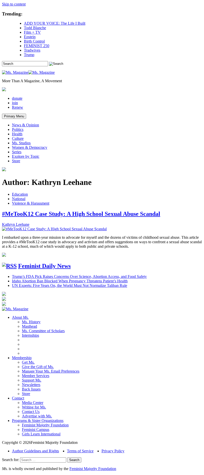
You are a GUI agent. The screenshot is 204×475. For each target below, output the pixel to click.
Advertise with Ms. (37, 416)
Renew (17, 107)
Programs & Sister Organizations (37, 420)
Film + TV (32, 32)
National (18, 199)
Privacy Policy (113, 451)
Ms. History (31, 322)
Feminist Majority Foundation (45, 425)
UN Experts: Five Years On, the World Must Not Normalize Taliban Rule (69, 285)
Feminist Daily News (44, 266)
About (20, 317)
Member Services (35, 376)
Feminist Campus (35, 429)
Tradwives (32, 50)
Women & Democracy (29, 147)
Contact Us (31, 411)
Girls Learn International (41, 434)
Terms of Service (80, 451)
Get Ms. (28, 362)
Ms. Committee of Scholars (43, 331)
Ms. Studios (21, 143)
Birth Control (34, 41)
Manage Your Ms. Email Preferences (50, 371)
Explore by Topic (25, 156)
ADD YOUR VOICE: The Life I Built (54, 23)
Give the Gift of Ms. (38, 367)
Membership (22, 358)
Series (16, 152)
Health (17, 134)
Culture (18, 138)
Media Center (32, 402)
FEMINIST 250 (36, 46)
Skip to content (14, 4)
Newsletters (31, 385)
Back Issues (31, 389)
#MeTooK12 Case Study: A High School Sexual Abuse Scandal (81, 214)
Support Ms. (31, 380)
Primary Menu (14, 116)
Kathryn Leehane (15, 224)
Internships (30, 335)
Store (16, 161)
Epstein (30, 37)
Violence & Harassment (30, 203)
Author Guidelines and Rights (35, 451)
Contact (18, 398)
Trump (29, 55)
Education (20, 194)
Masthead (29, 326)
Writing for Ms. (34, 407)
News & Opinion (25, 125)
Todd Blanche (35, 28)
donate (17, 98)
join (15, 103)
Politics (17, 129)
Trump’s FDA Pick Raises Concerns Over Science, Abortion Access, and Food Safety (79, 276)
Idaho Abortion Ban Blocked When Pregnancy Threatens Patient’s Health (70, 281)
